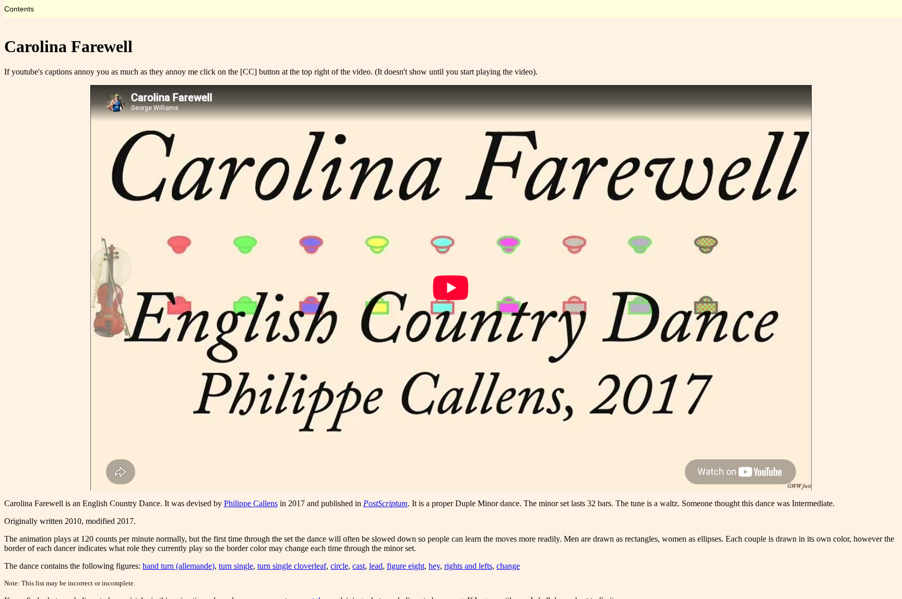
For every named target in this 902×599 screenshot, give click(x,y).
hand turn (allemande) (179, 565)
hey (434, 565)
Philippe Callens (251, 503)
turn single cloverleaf (291, 565)
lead (376, 565)
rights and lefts (468, 565)
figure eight (405, 565)
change (508, 565)
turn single (236, 565)
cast (358, 565)
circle (339, 565)
